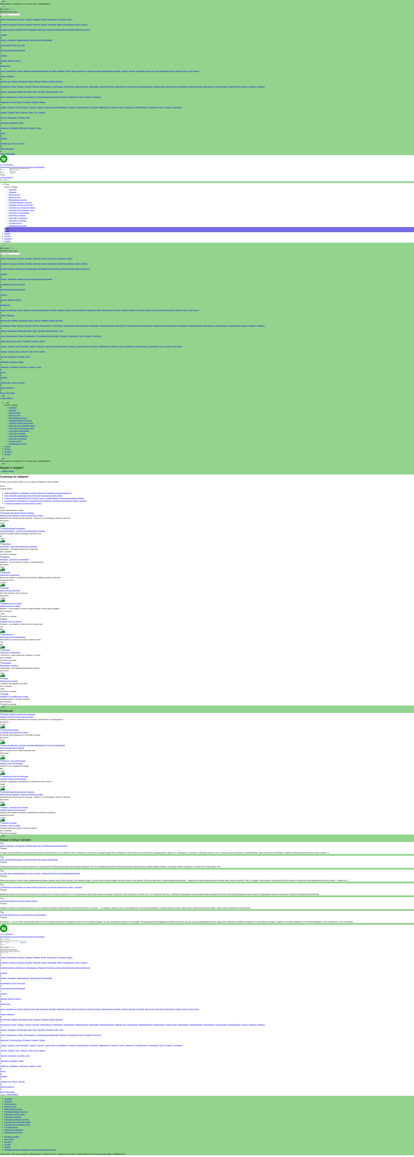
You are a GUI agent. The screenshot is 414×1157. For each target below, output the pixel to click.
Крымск (178, 71)
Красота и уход (15, 197)
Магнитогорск (5, 81)
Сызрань (168, 107)
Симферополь (104, 107)
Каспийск (52, 71)
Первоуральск (11, 97)
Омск (30, 92)
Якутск (2, 154)
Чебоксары (4, 128)
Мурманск (45, 81)
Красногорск (150, 71)
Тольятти (24, 112)
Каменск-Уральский (31, 71)
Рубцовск (27, 102)
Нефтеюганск (69, 86)
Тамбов (11, 112)
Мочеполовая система (18, 200)
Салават (3, 107)
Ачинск (69, 19)
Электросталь (5, 143)
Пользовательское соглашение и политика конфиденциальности (30, 1149)
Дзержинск (12, 40)
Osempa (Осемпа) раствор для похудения (16, 717)
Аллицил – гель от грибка (10, 825)
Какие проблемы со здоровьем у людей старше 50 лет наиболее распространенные (38, 493)
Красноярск (169, 71)
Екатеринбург (5, 45)
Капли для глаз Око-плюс (10, 590)
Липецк (3, 76)
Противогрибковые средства (20, 202)
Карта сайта (9, 1139)
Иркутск (18, 60)
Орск (61, 92)
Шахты (2, 133)
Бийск (59, 24)
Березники (52, 24)
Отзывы (7, 236)
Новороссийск (171, 86)
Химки (20, 123)
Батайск (29, 24)
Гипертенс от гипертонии (10, 652)
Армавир (36, 19)
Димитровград (23, 40)
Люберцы (10, 76)
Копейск (124, 71)
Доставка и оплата (11, 1136)
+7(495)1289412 (6, 177)
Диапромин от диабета (9, 665)
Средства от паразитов (18, 218)
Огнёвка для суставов (9, 681)
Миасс (30, 81)
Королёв (132, 71)
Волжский (70, 29)
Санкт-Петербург (22, 107)
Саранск (32, 107)
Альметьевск (12, 19)
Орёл (35, 92)
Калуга (20, 71)
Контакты (8, 238)
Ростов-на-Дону (16, 102)
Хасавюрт (13, 123)
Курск (190, 71)
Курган (185, 71)
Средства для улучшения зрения (22, 207)
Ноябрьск (261, 86)
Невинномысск (46, 86)
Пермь (20, 97)
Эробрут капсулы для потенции (12, 810)
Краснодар (160, 71)
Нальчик (28, 86)
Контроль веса (14, 194)
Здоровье (12, 192)
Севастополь (50, 107)
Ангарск (21, 19)
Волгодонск (61, 29)
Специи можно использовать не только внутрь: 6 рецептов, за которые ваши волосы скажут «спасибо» (45, 501)
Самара (11, 107)
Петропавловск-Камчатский (47, 97)
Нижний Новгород (107, 86)
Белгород (36, 24)
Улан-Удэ (3, 117)
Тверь (17, 112)
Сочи (122, 107)
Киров (73, 71)
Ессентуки (21, 45)
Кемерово (61, 71)
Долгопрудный (35, 40)
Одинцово (12, 92)
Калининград (11, 71)
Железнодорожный (7, 50)
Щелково (3, 138)
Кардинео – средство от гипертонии (14, 559)
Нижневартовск (81, 86)
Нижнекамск (94, 86)
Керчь (68, 71)
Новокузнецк (132, 86)
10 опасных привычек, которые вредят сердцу (22, 503)
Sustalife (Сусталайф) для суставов (14, 696)
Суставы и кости (15, 223)
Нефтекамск (58, 86)
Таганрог (3, 112)
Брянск (84, 24)
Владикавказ (32, 29)
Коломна (97, 71)
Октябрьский (22, 92)
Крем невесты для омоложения (12, 637)
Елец (14, 45)
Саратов (40, 107)
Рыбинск (34, 102)
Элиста (15, 143)
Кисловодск (81, 71)
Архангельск (52, 19)
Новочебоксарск (195, 86)
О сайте (7, 241)
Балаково (4, 24)
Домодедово (47, 40)
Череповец (23, 128)
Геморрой (12, 189)
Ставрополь (129, 107)
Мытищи (59, 81)
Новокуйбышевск (145, 86)
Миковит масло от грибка (10, 606)
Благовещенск (68, 24)
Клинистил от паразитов (9, 575)
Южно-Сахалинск (7, 148)
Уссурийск (21, 117)
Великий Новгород (7, 29)
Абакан (3, 19)
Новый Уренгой (234, 86)
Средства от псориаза (17, 220)
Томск (31, 112)
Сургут (161, 107)
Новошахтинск (221, 86)
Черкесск (32, 128)
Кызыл (196, 71)
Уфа (28, 117)
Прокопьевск (73, 97)
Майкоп (15, 81)
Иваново (3, 60)
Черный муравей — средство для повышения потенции (22, 531)
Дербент (3, 40)
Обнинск (3, 92)
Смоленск (115, 107)
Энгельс (21, 143)
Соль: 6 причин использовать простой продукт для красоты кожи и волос (33, 495)
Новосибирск (183, 86)
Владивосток (21, 29)
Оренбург (41, 92)
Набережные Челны (8, 86)
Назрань (20, 86)
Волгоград (51, 29)
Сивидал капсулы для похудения (13, 779)
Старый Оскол (141, 107)
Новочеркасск (209, 86)
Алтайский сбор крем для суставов (14, 732)
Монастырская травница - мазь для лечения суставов (21, 515)
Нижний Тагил (120, 86)
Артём (43, 19)
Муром (52, 81)
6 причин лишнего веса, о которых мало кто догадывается (23, 914)
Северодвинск (62, 107)
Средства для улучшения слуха (21, 210)
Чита (39, 128)
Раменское (4, 102)
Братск (78, 24)
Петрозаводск (29, 97)
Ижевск (11, 60)
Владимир (42, 29)
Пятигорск (97, 97)
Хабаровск (4, 123)
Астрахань (62, 19)
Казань (2, 71)
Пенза (2, 97)
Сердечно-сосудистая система (21, 205)
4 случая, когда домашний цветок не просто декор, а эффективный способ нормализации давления (44, 498)
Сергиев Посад (82, 107)
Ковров (90, 71)
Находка (35, 86)
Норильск (252, 86)
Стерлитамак (152, 107)
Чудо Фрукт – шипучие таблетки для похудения (18, 546)
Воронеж (86, 29)
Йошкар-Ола (5, 66)
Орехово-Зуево (52, 92)
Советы (7, 233)
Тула (36, 112)
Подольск (63, 97)
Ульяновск (12, 117)
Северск (72, 107)
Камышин (44, 71)
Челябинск (14, 128)
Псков (81, 97)
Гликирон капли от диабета (11, 621)
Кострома (140, 71)
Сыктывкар (177, 107)
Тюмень (42, 112)
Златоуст (3, 55)
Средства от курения (17, 215)
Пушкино (88, 97)
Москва (37, 81)
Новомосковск (159, 86)
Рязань (42, 102)
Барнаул (21, 24)
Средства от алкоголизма (19, 213)
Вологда (78, 29)
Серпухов (93, 107)
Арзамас (28, 19)
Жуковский (20, 50)
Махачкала (23, 81)
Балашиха (13, 24)
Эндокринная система (17, 225)
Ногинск (244, 86)
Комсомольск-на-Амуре (111, 71)
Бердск (44, 24)
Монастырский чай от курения (12, 748)
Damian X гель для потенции (11, 763)
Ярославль (10, 154)
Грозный (3, 35)
